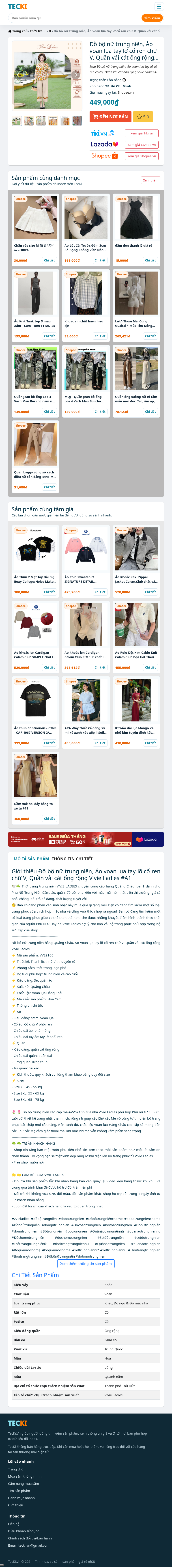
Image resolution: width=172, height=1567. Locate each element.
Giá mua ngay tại (103, 92)
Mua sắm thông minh (24, 1476)
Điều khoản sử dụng (23, 1531)
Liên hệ (13, 1524)
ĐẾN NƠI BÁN (113, 116)
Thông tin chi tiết (72, 859)
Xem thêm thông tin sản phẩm (86, 1263)
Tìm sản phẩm (19, 1490)
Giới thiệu (15, 1505)
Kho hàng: (97, 86)
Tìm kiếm (152, 18)
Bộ (51, 31)
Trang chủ (19, 31)
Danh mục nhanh (21, 1498)
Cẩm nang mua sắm (23, 1483)
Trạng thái (97, 80)
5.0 (145, 116)
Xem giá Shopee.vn (141, 156)
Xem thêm (150, 180)
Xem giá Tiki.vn (142, 133)
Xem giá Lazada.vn (142, 144)
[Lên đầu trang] (2, 1565)
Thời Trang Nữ (41, 31)
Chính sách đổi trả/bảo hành (30, 1538)
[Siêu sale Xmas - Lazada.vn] (86, 839)
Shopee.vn (126, 92)
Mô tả (31, 859)
